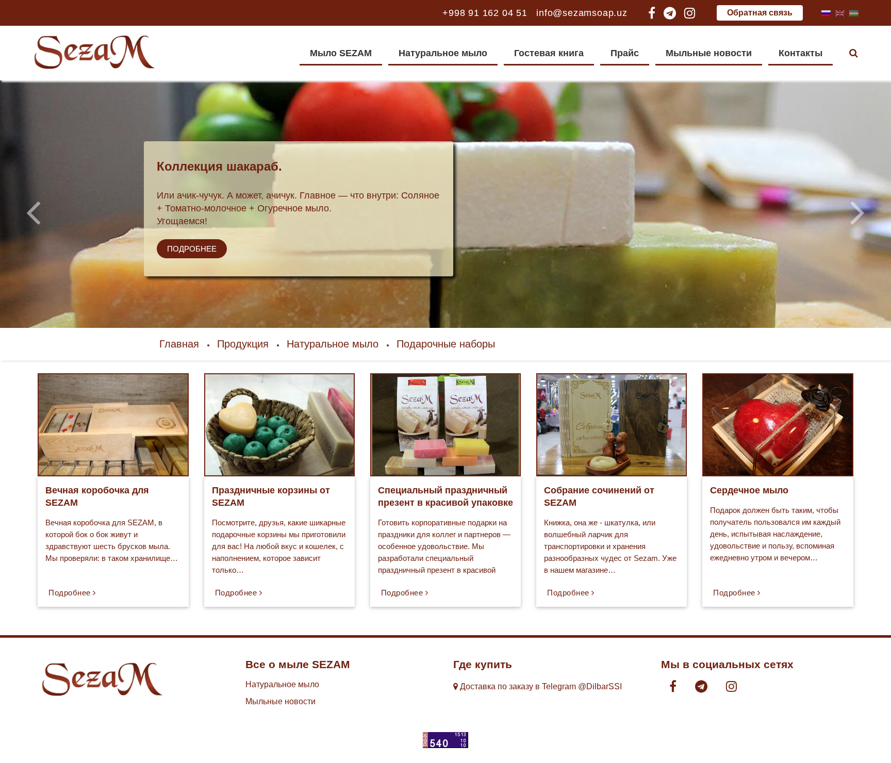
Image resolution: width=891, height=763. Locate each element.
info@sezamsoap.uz (582, 13)
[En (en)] (840, 12)
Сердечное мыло (749, 490)
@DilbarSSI (600, 686)
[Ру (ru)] (826, 12)
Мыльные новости (709, 53)
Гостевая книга (549, 53)
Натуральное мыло (443, 53)
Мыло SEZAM (341, 53)
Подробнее (192, 248)
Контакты (800, 53)
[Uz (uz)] (854, 12)
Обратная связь (760, 12)
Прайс (624, 53)
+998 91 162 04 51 (484, 13)
